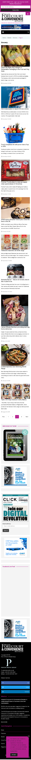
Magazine (3, 747)
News (2, 730)
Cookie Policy (13, 751)
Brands (3, 737)
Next (27, 416)
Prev (3, 416)
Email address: (7, 524)
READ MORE (4, 722)
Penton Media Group (10, 657)
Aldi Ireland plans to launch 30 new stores (15, 109)
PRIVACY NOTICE (5, 678)
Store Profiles (4, 740)
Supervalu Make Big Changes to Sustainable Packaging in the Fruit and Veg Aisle (15, 69)
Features (3, 733)
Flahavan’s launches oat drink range (12, 250)
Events (3, 743)
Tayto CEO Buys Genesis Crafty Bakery (13, 400)
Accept (14, 754)
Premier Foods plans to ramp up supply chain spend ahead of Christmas (14, 183)
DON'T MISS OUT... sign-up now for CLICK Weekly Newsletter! (15, 3)
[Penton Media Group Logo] (8, 663)
